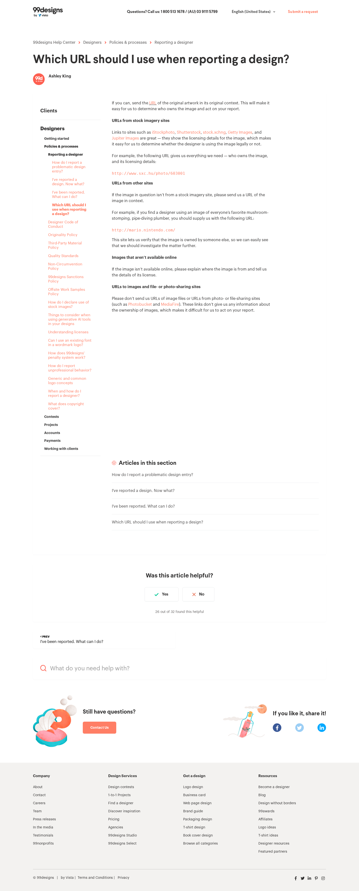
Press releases (44, 819)
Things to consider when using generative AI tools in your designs (69, 319)
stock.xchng (214, 132)
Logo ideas (267, 827)
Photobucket (140, 304)
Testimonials (43, 835)
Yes (165, 594)
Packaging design (197, 819)
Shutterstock (189, 132)
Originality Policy (62, 235)
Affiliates (265, 819)
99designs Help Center (54, 42)
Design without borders (277, 803)
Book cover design (198, 835)
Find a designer (120, 803)
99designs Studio (122, 835)
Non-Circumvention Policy (65, 266)
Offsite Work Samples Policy (66, 292)
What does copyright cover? (66, 406)
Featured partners (272, 851)
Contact (39, 795)
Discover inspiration (124, 811)
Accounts (52, 433)
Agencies (115, 827)
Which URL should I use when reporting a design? (69, 209)
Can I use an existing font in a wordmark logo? (69, 343)
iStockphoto (163, 132)
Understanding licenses (68, 332)
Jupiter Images (125, 138)
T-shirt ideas (268, 835)
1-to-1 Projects (119, 795)
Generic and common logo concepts (67, 381)
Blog (262, 795)
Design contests (121, 787)
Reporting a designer (174, 42)
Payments (52, 440)
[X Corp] (299, 727)
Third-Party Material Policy (65, 245)
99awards (266, 811)
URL (153, 103)
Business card (194, 795)
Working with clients (61, 448)
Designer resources (273, 843)
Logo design (193, 787)
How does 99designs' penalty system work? (66, 355)
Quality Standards (63, 256)
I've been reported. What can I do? (68, 195)
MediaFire (170, 304)
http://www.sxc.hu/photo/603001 (148, 173)
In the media (43, 827)
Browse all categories (200, 843)
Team (37, 811)
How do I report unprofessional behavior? (69, 368)
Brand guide (193, 811)
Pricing (113, 819)
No (201, 594)
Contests (51, 416)
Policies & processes (128, 42)
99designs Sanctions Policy (66, 279)
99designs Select (122, 843)
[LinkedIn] (321, 727)
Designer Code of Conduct (63, 224)
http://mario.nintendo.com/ (143, 230)
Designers (92, 42)
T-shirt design (194, 827)
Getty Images (240, 132)
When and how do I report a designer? (64, 394)
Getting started (56, 138)
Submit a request (303, 12)
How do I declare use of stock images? (68, 305)
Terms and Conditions (95, 878)
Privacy (123, 878)
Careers (39, 803)
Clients (48, 111)
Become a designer (274, 787)
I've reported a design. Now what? (68, 182)
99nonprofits (43, 843)
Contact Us (99, 727)
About (37, 787)
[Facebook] (277, 727)
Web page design (197, 803)
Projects (51, 424)
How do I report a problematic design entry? (68, 167)
